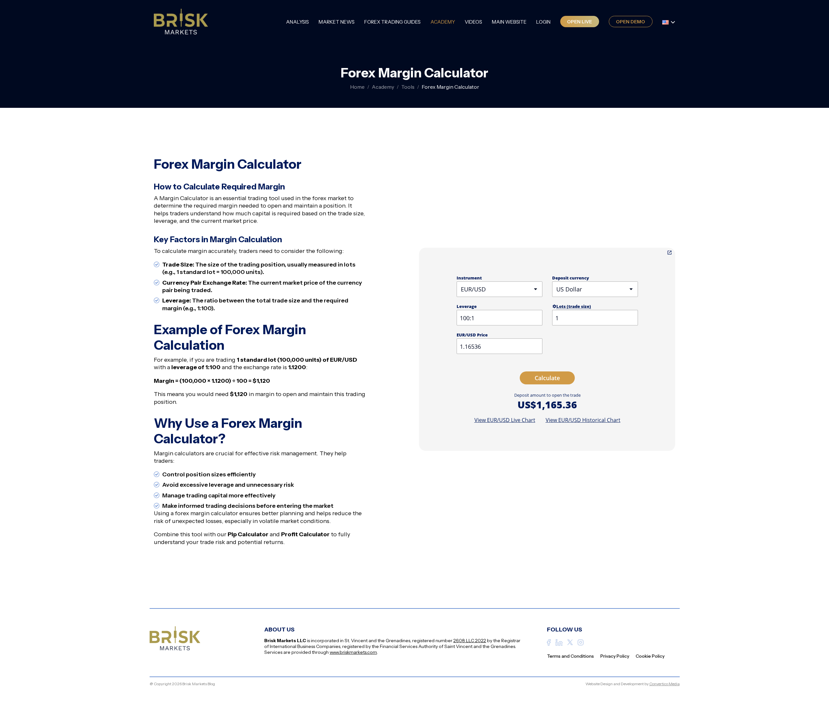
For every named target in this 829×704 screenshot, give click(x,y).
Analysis (297, 22)
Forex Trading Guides (392, 22)
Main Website (509, 22)
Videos (473, 22)
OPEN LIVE (579, 22)
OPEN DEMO (630, 22)
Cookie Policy (650, 656)
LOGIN (543, 22)
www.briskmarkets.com (353, 652)
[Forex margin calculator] (669, 252)
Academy (442, 22)
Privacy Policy (614, 656)
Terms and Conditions (570, 656)
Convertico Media (664, 683)
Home (357, 87)
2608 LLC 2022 (469, 640)
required (336, 300)
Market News (337, 22)
